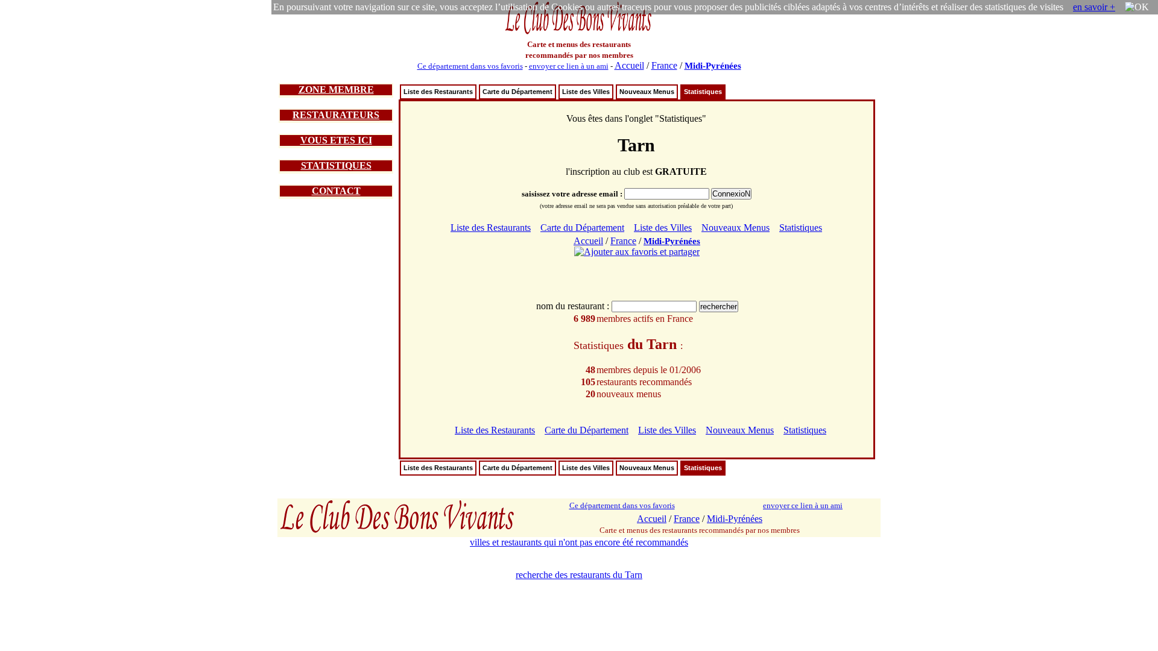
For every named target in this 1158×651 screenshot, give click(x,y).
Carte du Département (517, 91)
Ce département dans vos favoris (470, 66)
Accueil (629, 65)
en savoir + (1094, 7)
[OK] (1137, 7)
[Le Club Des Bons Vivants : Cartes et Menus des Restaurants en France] (579, 33)
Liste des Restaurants (438, 91)
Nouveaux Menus (646, 91)
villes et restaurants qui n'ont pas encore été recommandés (579, 542)
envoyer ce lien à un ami (569, 66)
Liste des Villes (586, 91)
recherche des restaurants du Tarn (579, 575)
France (664, 65)
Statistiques (703, 91)
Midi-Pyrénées (713, 66)
